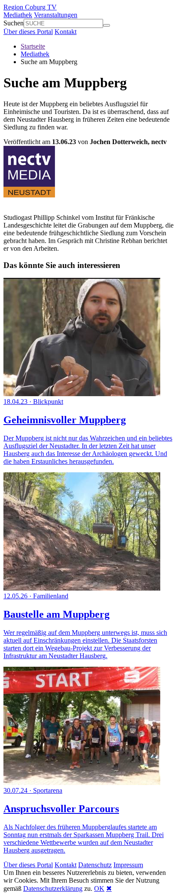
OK (99, 888)
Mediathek (17, 14)
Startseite (33, 46)
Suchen (13, 23)
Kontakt (65, 31)
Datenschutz (95, 864)
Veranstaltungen (55, 14)
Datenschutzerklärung (52, 888)
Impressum (128, 864)
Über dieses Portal (28, 31)
